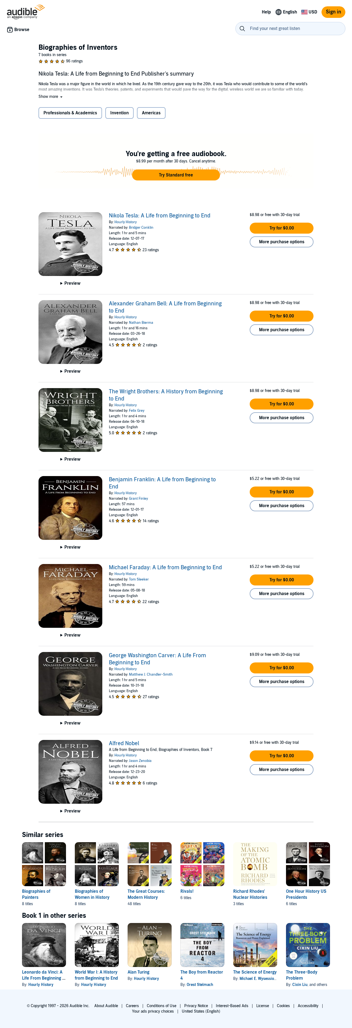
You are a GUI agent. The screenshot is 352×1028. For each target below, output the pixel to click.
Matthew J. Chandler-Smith (151, 674)
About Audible (106, 1006)
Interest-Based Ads (232, 1006)
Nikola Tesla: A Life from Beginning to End (159, 215)
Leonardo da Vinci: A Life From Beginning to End (44, 978)
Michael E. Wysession (258, 978)
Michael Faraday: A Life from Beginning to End (165, 567)
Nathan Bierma (141, 322)
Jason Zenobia (140, 761)
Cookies (283, 1006)
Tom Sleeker (139, 579)
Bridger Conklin (141, 227)
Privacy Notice (196, 1006)
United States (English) (201, 1011)
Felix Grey (136, 410)
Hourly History (125, 222)
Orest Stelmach (200, 984)
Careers (132, 1006)
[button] (51, 96)
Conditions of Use (161, 1006)
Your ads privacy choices (153, 1011)
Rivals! (187, 891)
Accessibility (308, 1006)
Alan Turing (138, 972)
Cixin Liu (299, 984)
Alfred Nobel (124, 743)
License (262, 1006)
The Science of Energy (255, 972)
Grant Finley (138, 498)
